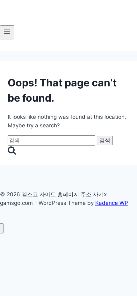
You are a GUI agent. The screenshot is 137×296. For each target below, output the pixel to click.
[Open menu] (7, 32)
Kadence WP (111, 203)
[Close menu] (2, 228)
